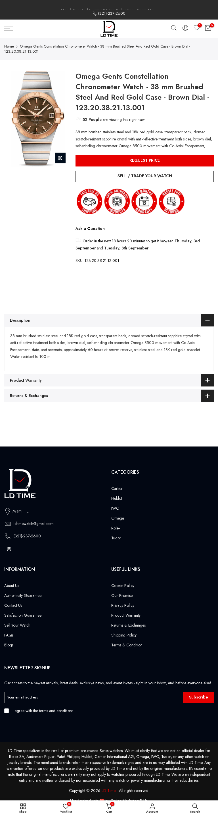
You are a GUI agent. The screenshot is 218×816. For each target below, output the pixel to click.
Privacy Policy (122, 605)
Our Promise (122, 595)
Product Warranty (126, 615)
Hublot (116, 498)
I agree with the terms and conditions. (43, 711)
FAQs (8, 635)
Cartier (117, 488)
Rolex (115, 528)
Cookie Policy (122, 585)
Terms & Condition (126, 645)
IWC (115, 508)
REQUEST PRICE (144, 160)
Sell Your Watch (17, 625)
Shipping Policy (124, 635)
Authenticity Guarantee (22, 595)
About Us (11, 585)
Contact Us (13, 605)
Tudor (116, 538)
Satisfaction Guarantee (22, 615)
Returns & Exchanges (128, 625)
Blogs (8, 645)
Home (9, 46)
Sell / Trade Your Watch (145, 176)
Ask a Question (90, 228)
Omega (117, 518)
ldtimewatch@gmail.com (34, 523)
